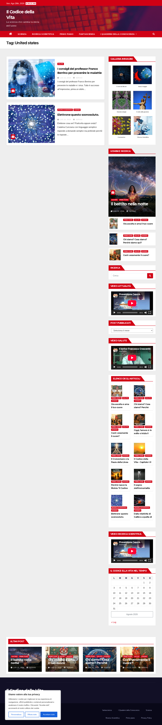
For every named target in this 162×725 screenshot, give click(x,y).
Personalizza (16, 714)
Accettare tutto (49, 714)
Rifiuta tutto (32, 714)
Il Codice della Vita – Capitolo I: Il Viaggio (142, 462)
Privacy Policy (146, 718)
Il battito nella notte (129, 203)
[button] (154, 34)
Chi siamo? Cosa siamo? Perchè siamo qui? (142, 407)
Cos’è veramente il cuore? (136, 255)
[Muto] (145, 312)
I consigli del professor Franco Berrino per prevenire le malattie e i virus (79, 73)
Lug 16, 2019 (65, 78)
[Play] (114, 312)
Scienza (22, 34)
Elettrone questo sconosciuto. (78, 114)
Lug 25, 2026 (118, 211)
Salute (60, 64)
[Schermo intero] (149, 312)
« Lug (113, 622)
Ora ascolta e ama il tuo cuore (138, 224)
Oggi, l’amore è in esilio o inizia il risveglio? (143, 433)
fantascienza (87, 34)
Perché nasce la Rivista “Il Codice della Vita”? (119, 488)
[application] (132, 303)
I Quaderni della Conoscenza (117, 34)
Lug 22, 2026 (93, 667)
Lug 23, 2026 (56, 667)
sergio (78, 78)
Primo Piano (123, 199)
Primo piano (67, 34)
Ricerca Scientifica (43, 34)
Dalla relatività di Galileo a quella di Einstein (143, 517)
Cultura (114, 199)
